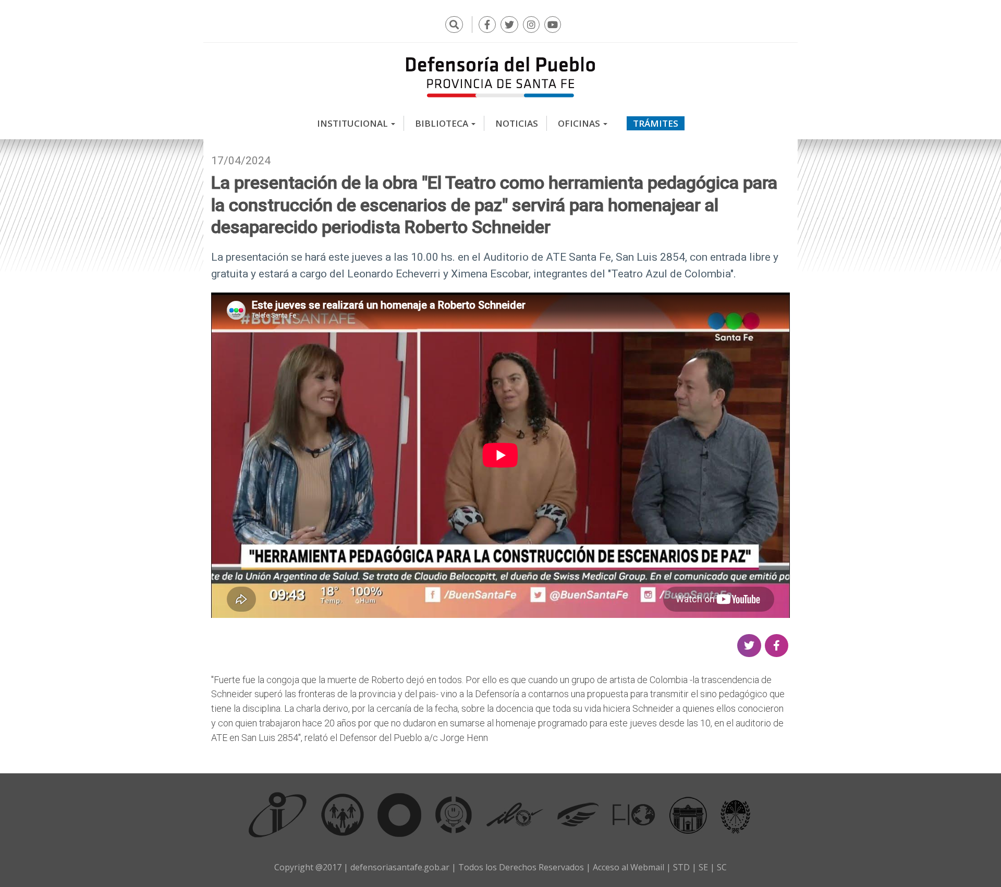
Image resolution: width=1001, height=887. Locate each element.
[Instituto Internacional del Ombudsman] (278, 814)
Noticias (516, 123)
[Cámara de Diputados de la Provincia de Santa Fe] (688, 814)
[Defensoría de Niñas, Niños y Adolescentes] (453, 814)
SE (703, 867)
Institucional (353, 123)
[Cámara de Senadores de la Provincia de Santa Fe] (736, 814)
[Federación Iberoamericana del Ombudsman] (634, 814)
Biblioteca (442, 123)
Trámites (655, 123)
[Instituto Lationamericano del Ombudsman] (514, 814)
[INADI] (399, 814)
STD (681, 867)
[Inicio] (500, 77)
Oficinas (580, 123)
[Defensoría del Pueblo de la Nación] (342, 814)
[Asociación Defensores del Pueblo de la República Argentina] (578, 814)
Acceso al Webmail (628, 867)
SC (722, 867)
